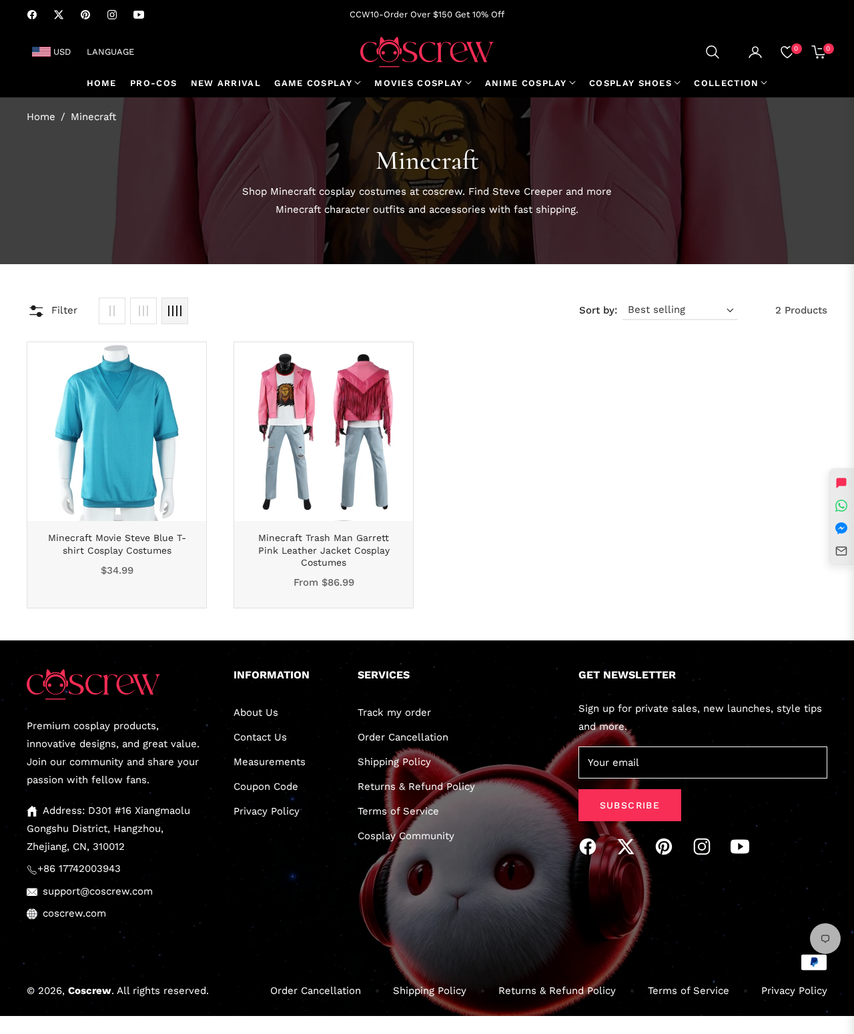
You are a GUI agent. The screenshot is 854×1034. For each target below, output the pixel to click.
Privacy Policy (267, 811)
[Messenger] (841, 528)
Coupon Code (266, 787)
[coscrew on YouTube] (743, 846)
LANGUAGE (110, 52)
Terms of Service (398, 811)
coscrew (89, 991)
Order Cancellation (403, 737)
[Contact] (841, 551)
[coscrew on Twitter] (629, 846)
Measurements (270, 762)
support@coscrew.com (98, 891)
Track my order (394, 712)
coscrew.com (74, 913)
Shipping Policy (394, 762)
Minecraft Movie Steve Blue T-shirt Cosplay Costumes (117, 543)
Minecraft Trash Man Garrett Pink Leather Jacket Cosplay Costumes (324, 549)
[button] (713, 52)
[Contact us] (841, 483)
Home (41, 117)
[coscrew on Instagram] (705, 846)
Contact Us (260, 737)
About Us (256, 712)
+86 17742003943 (79, 869)
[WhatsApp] (841, 505)
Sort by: (598, 310)
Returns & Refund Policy (416, 787)
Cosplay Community (406, 836)
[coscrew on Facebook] (591, 846)
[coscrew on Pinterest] (667, 846)
